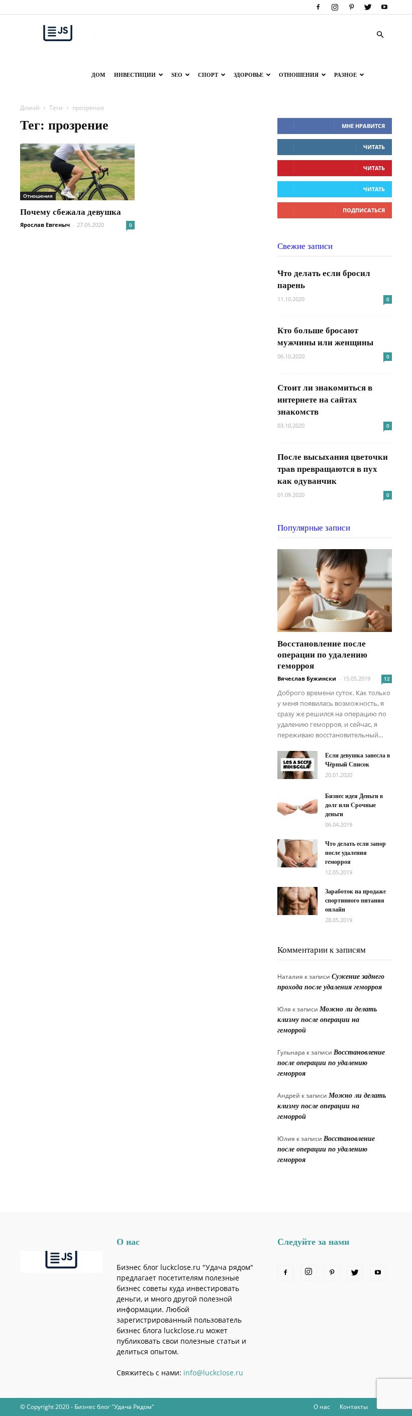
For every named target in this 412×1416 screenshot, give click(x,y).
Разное (345, 75)
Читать (374, 147)
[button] (380, 35)
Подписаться (364, 210)
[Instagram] (334, 7)
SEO (176, 75)
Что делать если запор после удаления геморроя (355, 852)
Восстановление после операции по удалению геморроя (322, 655)
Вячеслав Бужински (306, 678)
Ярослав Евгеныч (45, 224)
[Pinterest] (351, 7)
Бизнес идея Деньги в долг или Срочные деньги (354, 805)
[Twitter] (367, 7)
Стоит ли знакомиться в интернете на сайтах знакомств (324, 400)
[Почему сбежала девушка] (77, 172)
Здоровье (248, 75)
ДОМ (98, 75)
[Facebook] (318, 7)
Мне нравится (363, 126)
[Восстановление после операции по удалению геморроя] (334, 590)
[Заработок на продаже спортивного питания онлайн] (297, 901)
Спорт (208, 75)
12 (387, 678)
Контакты (354, 1406)
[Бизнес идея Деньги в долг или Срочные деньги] (297, 806)
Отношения (299, 75)
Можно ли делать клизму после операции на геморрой (327, 1019)
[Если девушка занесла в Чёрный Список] (297, 765)
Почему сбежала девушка (70, 212)
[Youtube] (384, 7)
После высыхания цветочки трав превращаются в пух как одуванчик (332, 469)
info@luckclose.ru (213, 1372)
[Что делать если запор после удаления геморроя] (297, 853)
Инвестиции (135, 75)
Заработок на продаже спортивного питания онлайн (355, 900)
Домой (30, 107)
